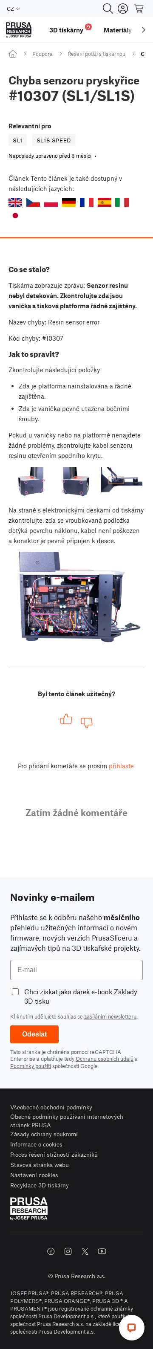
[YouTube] (102, 1251)
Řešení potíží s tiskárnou (96, 53)
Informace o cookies (36, 1144)
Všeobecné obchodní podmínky (51, 1107)
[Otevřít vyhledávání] (108, 8)
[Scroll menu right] (143, 30)
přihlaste (121, 766)
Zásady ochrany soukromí (44, 1134)
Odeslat (34, 1034)
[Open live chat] (131, 1327)
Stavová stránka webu (39, 1164)
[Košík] (139, 8)
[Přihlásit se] (123, 8)
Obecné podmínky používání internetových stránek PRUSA (66, 1121)
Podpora (42, 53)
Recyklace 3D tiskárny (39, 1185)
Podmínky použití (30, 1065)
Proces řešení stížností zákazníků (54, 1154)
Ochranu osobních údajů (104, 1058)
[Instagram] (68, 1251)
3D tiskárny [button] (69, 29)
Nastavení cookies (34, 1174)
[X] (85, 1251)
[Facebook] (51, 1251)
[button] (15, 202)
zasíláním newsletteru (110, 1016)
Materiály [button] (118, 30)
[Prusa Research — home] (18, 30)
